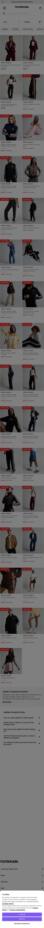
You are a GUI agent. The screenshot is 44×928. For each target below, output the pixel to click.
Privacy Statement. (17, 910)
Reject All (22, 919)
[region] (22, 909)
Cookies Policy (8, 904)
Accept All (22, 914)
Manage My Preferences (22, 923)
